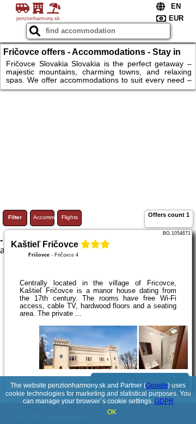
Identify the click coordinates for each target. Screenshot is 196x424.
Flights (70, 217)
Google (157, 385)
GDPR (164, 401)
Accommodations (43, 217)
